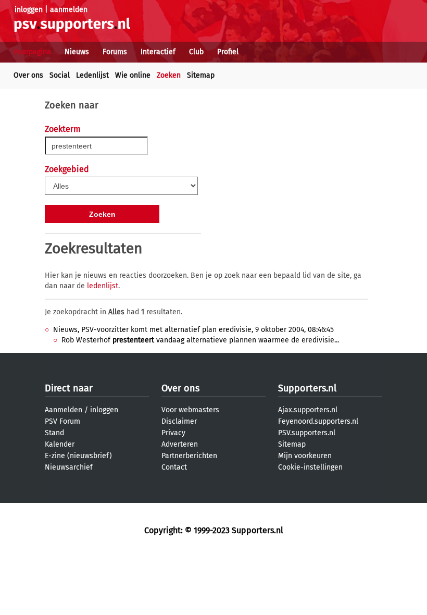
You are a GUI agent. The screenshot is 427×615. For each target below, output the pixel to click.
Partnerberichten (189, 455)
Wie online (132, 75)
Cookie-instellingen (310, 467)
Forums (115, 51)
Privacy (173, 432)
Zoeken (169, 75)
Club (196, 51)
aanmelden (68, 9)
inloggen (29, 9)
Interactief (158, 51)
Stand (54, 432)
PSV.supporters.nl (306, 432)
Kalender (59, 444)
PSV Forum (62, 421)
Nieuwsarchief (69, 467)
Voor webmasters (190, 409)
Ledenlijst (92, 75)
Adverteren (179, 444)
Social (59, 75)
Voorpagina (32, 51)
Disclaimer (179, 421)
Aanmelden (63, 409)
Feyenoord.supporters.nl (318, 421)
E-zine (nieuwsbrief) (78, 455)
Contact (174, 467)
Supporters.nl (307, 388)
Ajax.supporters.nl (307, 409)
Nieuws (77, 51)
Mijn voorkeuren (305, 455)
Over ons (28, 75)
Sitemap (201, 75)
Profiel (227, 51)
